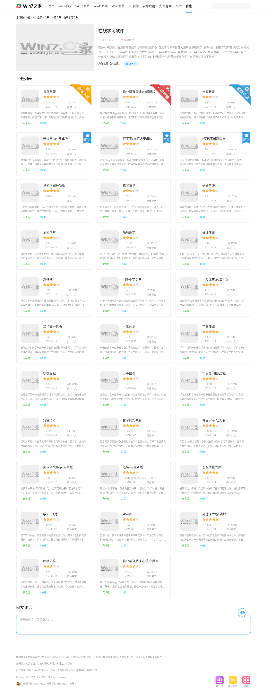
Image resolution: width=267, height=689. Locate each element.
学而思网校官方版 (214, 373)
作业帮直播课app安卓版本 (141, 561)
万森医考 (129, 373)
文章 (179, 6)
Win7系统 (64, 6)
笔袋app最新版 (133, 467)
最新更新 (232, 686)
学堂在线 (208, 326)
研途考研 (208, 185)
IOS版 (43, 123)
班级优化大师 (211, 467)
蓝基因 (127, 514)
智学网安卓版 (132, 420)
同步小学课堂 (132, 279)
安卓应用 (149, 6)
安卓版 (26, 123)
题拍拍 (48, 279)
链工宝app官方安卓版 (137, 138)
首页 (51, 6)
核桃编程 (49, 373)
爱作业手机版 (52, 326)
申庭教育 (208, 91)
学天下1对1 (51, 514)
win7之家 (37, 17)
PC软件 (134, 6)
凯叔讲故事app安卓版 (58, 467)
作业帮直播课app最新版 (139, 91)
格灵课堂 (129, 185)
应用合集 (56, 17)
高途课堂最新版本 (214, 514)
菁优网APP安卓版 (55, 138)
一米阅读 (129, 326)
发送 (242, 612)
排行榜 (219, 686)
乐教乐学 (129, 232)
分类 (246, 686)
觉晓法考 (49, 420)
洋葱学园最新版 (54, 185)
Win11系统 (101, 6)
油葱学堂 (49, 232)
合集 (189, 6)
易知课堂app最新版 (215, 279)
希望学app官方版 (214, 420)
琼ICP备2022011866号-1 (64, 683)
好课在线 (208, 232)
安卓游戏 (165, 6)
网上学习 (131, 64)
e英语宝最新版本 (214, 138)
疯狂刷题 (49, 91)
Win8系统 (118, 6)
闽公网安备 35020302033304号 (35, 683)
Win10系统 (82, 6)
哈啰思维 (49, 561)
